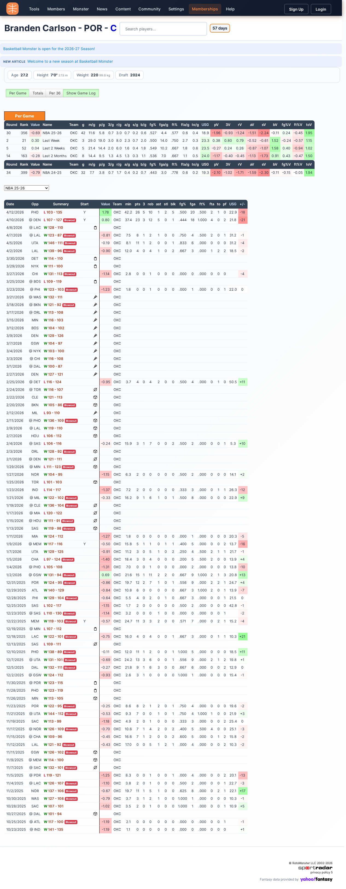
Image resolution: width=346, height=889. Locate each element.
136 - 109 (54, 420)
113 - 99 (52, 721)
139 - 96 (53, 251)
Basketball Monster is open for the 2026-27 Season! (49, 49)
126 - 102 (54, 752)
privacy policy (320, 872)
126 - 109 (54, 729)
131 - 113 (53, 274)
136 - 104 (54, 505)
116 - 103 (53, 320)
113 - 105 (53, 698)
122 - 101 (53, 636)
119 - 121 (52, 775)
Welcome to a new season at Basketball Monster (70, 61)
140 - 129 (54, 590)
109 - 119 (53, 281)
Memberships (205, 9)
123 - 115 (53, 683)
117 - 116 (53, 544)
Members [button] (56, 9)
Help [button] (230, 9)
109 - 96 (53, 737)
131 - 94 (53, 575)
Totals (38, 93)
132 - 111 (53, 297)
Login (321, 9)
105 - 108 (53, 567)
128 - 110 (53, 228)
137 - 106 (54, 791)
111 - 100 (53, 266)
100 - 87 (53, 366)
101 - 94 (53, 814)
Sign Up (296, 9)
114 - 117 (52, 490)
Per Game (18, 93)
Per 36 (54, 93)
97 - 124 (52, 559)
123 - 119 (53, 690)
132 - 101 (53, 768)
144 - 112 (53, 714)
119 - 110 (53, 428)
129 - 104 (54, 598)
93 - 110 (52, 413)
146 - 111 (53, 243)
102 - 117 (53, 606)
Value (35, 125)
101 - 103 (53, 482)
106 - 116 (53, 443)
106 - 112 (53, 436)
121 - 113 (53, 397)
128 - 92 (53, 451)
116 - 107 (53, 390)
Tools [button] (34, 9)
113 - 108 (53, 312)
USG (205, 125)
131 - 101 (53, 660)
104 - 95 (53, 474)
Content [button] (123, 9)
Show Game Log (80, 93)
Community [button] (149, 9)
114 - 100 (54, 760)
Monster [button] (81, 9)
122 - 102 (54, 498)
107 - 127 (53, 220)
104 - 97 (53, 343)
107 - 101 (53, 806)
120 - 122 (53, 513)
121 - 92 (52, 305)
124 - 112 (53, 536)
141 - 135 (53, 829)
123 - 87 (53, 235)
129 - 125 (53, 552)
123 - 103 (54, 289)
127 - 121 (53, 374)
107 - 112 (53, 629)
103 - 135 (53, 212)
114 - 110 (53, 258)
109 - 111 (52, 644)
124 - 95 (53, 583)
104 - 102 (54, 328)
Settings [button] (176, 9)
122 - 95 (53, 706)
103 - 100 (54, 351)
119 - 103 (53, 621)
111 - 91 (52, 521)
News (102, 9)
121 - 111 (53, 459)
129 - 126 (53, 336)
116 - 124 (53, 382)
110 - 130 (53, 613)
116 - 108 (53, 359)
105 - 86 (53, 405)
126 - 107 (54, 783)
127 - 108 (54, 798)
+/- (242, 204)
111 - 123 (52, 467)
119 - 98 (52, 528)
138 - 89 (53, 652)
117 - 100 (53, 822)
